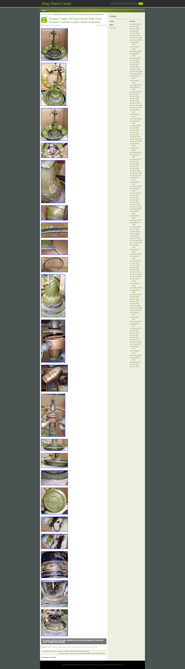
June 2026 (135, 29)
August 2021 (136, 193)
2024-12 (44, 20)
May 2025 (135, 65)
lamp (86, 647)
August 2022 (136, 159)
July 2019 (135, 263)
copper (64, 647)
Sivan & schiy (99, 665)
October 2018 (136, 288)
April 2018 (135, 303)
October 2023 (136, 119)
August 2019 (136, 261)
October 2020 (136, 220)
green (82, 647)
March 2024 (136, 103)
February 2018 (137, 308)
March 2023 (136, 137)
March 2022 (136, 170)
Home (44, 10)
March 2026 (136, 35)
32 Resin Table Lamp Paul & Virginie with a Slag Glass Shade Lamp (81, 653)
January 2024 (136, 107)
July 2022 (135, 161)
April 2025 (135, 67)
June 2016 (135, 366)
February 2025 (137, 71)
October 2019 (136, 254)
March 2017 (136, 339)
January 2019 (136, 276)
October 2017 (136, 321)
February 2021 (137, 206)
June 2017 (135, 333)
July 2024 (135, 94)
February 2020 (137, 240)
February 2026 (137, 38)
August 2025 (136, 58)
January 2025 (136, 74)
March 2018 (136, 306)
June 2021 (135, 197)
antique (50, 14)
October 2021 (136, 186)
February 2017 (137, 342)
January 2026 (136, 40)
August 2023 (136, 125)
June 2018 (135, 299)
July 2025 (135, 60)
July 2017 (135, 330)
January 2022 (136, 175)
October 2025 (136, 51)
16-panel (49, 647)
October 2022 (136, 152)
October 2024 (136, 85)
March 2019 (136, 272)
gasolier (74, 647)
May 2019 (135, 267)
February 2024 (137, 105)
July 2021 (135, 195)
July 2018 (135, 297)
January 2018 (136, 310)
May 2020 (135, 234)
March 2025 (136, 69)
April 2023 (135, 134)
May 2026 (135, 31)
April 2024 (135, 101)
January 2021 (136, 209)
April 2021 (135, 202)
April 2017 (135, 337)
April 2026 (135, 33)
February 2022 (137, 173)
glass (78, 647)
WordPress (119, 665)
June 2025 (135, 62)
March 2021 (136, 204)
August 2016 (136, 362)
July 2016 (135, 364)
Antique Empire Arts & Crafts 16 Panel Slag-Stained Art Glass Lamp (66, 651)
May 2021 (135, 200)
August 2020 (136, 227)
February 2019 (137, 274)
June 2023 (135, 130)
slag (95, 647)
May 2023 (135, 132)
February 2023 (137, 139)
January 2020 (136, 243)
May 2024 (135, 98)
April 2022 (135, 168)
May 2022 (135, 166)
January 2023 (136, 141)
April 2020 (135, 236)
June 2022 (135, 164)
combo (59, 647)
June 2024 (135, 96)
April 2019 (135, 270)
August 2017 (136, 328)
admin (48, 25)
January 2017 (136, 344)
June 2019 (135, 265)
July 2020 (135, 229)
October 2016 (136, 355)
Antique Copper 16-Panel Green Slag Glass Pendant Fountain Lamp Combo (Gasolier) (72, 641)
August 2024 (136, 92)
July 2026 (135, 26)
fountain (69, 647)
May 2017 (135, 335)
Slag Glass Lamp (56, 3)
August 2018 (136, 294)
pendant (91, 647)
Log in (114, 28)
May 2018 (135, 301)
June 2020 (135, 231)
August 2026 (136, 24)
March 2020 (136, 238)
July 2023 (135, 128)
